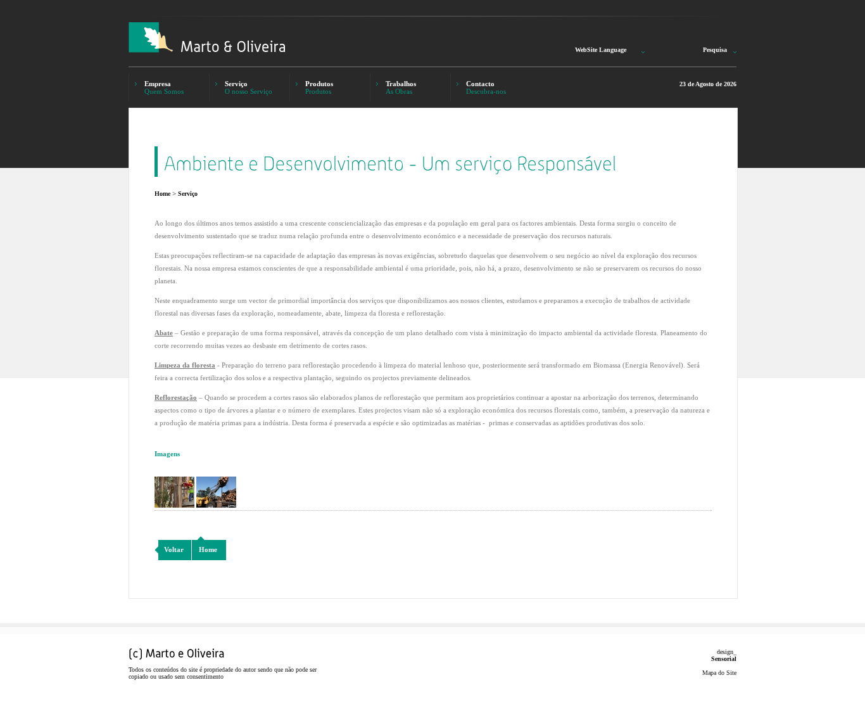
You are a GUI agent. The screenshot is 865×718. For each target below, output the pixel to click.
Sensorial (723, 658)
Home (162, 193)
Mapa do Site (719, 672)
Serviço (188, 193)
